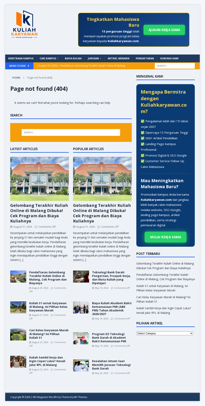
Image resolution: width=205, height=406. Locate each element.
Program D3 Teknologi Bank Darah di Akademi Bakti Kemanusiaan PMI (109, 337)
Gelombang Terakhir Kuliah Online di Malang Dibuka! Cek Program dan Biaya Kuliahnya (39, 213)
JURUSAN (93, 58)
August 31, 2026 (22, 226)
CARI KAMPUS (48, 58)
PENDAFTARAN (145, 58)
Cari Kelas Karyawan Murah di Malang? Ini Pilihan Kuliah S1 (48, 333)
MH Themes (80, 397)
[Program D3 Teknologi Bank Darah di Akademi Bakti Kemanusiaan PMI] (81, 338)
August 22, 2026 (40, 369)
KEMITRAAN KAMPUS (20, 58)
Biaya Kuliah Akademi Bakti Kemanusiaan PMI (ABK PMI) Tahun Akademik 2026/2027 (112, 308)
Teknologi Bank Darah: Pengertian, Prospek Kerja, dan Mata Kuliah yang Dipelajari (111, 277)
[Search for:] (175, 66)
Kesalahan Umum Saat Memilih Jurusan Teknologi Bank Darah (111, 364)
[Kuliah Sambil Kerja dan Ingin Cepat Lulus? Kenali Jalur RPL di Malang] (18, 362)
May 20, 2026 (101, 373)
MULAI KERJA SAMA (165, 237)
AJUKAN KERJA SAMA (164, 30)
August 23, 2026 (40, 342)
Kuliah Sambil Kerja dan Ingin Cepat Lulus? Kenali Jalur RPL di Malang (47, 361)
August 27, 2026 (40, 314)
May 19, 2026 (101, 287)
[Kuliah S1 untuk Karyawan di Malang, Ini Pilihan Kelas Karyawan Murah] (18, 307)
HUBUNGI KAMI (169, 58)
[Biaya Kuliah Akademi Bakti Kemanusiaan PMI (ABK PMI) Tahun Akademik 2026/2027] (81, 307)
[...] (21, 260)
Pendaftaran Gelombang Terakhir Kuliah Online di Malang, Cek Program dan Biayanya (48, 277)
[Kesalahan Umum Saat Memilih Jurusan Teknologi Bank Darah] (81, 365)
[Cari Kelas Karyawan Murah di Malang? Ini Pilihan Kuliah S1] (18, 334)
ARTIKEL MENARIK (119, 58)
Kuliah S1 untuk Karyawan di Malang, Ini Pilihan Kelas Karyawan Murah (48, 306)
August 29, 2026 (40, 287)
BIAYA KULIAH (73, 58)
